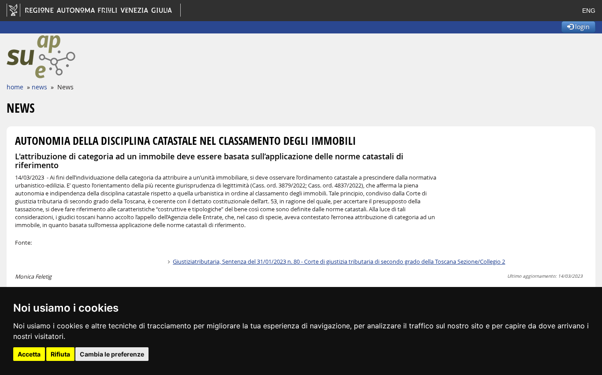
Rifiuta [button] (60, 354)
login (581, 26)
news (39, 87)
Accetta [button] (29, 354)
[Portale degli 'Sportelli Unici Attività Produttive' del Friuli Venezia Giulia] (71, 56)
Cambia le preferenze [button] (112, 354)
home (15, 87)
